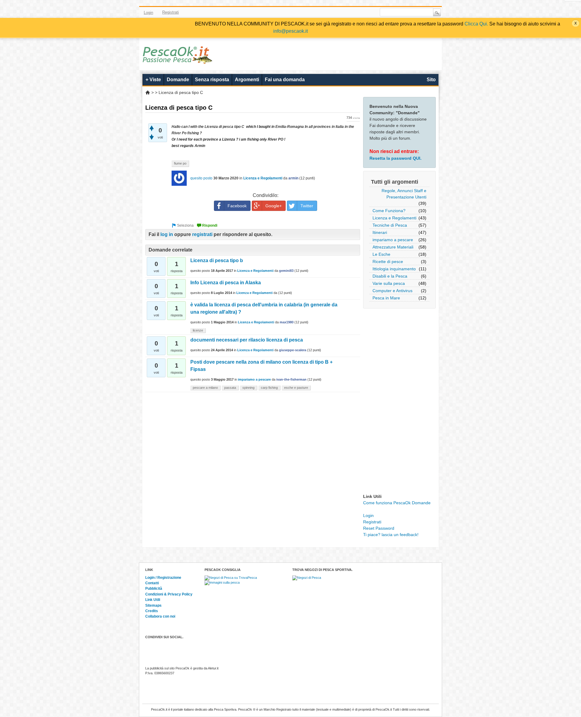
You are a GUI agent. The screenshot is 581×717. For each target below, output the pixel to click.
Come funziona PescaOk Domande (397, 502)
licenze (198, 330)
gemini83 (286, 270)
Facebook (329, 12)
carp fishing (269, 387)
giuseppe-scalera (292, 350)
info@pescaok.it (290, 31)
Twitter (337, 12)
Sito (431, 79)
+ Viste (153, 79)
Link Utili (152, 600)
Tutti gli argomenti (394, 182)
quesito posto (201, 178)
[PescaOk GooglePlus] (355, 12)
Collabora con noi (160, 616)
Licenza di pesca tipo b (216, 260)
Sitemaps (153, 605)
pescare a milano (205, 387)
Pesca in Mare (386, 297)
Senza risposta (212, 79)
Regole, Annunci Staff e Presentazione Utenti (404, 193)
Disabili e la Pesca (390, 276)
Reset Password (378, 528)
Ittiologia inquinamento (394, 268)
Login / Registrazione (163, 577)
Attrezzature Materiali (393, 247)
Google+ (273, 205)
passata (230, 387)
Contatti (152, 583)
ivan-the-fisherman (291, 379)
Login (148, 12)
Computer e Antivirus (392, 290)
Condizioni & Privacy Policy (168, 594)
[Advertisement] (399, 402)
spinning (248, 387)
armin (293, 178)
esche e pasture (296, 387)
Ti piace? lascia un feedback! (391, 534)
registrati (202, 234)
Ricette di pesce (388, 261)
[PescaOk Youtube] (346, 12)
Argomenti (247, 79)
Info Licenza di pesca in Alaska (225, 282)
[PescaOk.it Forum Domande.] (177, 60)
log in (166, 234)
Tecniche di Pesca (390, 225)
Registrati (170, 12)
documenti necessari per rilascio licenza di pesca (246, 339)
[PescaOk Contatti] (364, 12)
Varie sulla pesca (389, 283)
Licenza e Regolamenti (394, 217)
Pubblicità (153, 588)
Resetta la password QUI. (395, 158)
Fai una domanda (285, 79)
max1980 (287, 322)
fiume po (180, 163)
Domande (178, 79)
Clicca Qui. (476, 23)
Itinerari (380, 232)
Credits (151, 611)
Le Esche (381, 254)
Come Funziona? (389, 210)
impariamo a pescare (393, 239)
